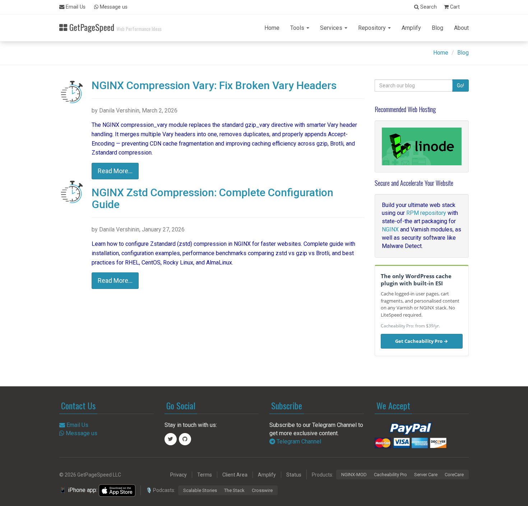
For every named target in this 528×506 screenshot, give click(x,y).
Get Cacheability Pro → (421, 341)
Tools (298, 27)
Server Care (425, 474)
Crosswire (262, 490)
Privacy (178, 475)
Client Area (234, 475)
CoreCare (454, 474)
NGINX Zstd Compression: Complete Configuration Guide (212, 198)
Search (428, 7)
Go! (460, 85)
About (461, 27)
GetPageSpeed (114, 26)
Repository (372, 27)
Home (271, 27)
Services (332, 27)
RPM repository (426, 213)
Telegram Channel (298, 441)
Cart (454, 7)
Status (293, 475)
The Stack (234, 490)
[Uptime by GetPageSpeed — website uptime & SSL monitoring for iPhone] (117, 490)
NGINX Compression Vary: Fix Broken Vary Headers (214, 85)
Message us (113, 7)
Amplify (411, 27)
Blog (437, 27)
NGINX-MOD (354, 474)
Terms (204, 475)
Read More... (115, 171)
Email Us (74, 7)
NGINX (390, 229)
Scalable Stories (200, 490)
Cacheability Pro (390, 474)
